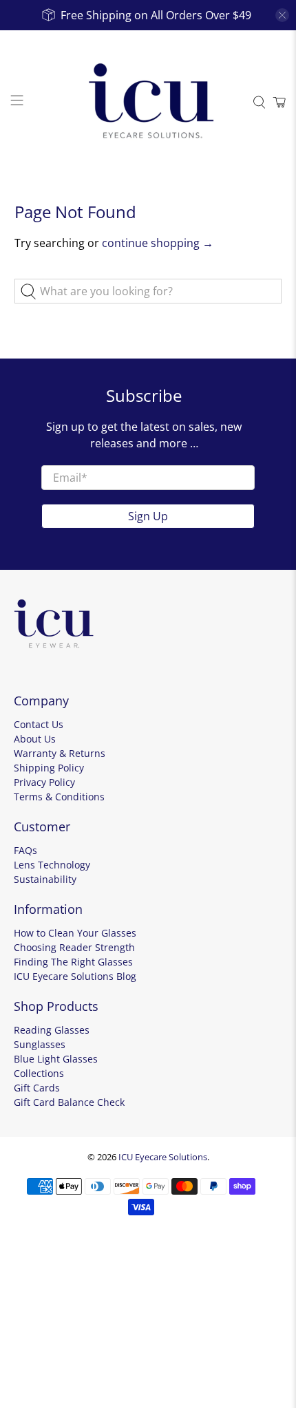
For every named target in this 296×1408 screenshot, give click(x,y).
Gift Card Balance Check (69, 1102)
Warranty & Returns (59, 753)
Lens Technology (52, 864)
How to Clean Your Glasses (75, 932)
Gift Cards (37, 1087)
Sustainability (45, 879)
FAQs (25, 850)
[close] (282, 15)
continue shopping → (157, 242)
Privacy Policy (44, 782)
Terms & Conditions (59, 796)
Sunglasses (39, 1044)
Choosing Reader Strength (74, 947)
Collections (39, 1073)
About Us (35, 738)
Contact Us (38, 724)
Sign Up (148, 516)
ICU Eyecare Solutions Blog (75, 976)
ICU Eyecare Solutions (162, 1157)
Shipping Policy (49, 767)
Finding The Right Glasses (73, 961)
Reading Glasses (51, 1029)
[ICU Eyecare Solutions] (148, 102)
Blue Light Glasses (56, 1058)
